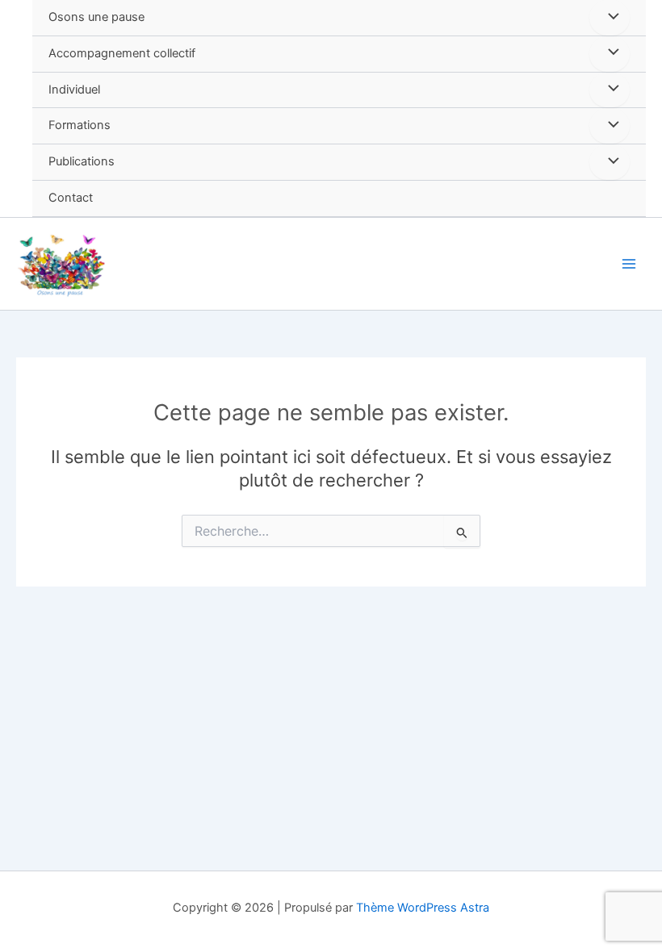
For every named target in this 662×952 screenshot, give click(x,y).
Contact (70, 197)
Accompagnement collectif (121, 53)
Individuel (74, 89)
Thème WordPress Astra (422, 907)
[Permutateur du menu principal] (629, 264)
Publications (81, 161)
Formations (79, 125)
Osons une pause (96, 17)
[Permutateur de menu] (609, 17)
